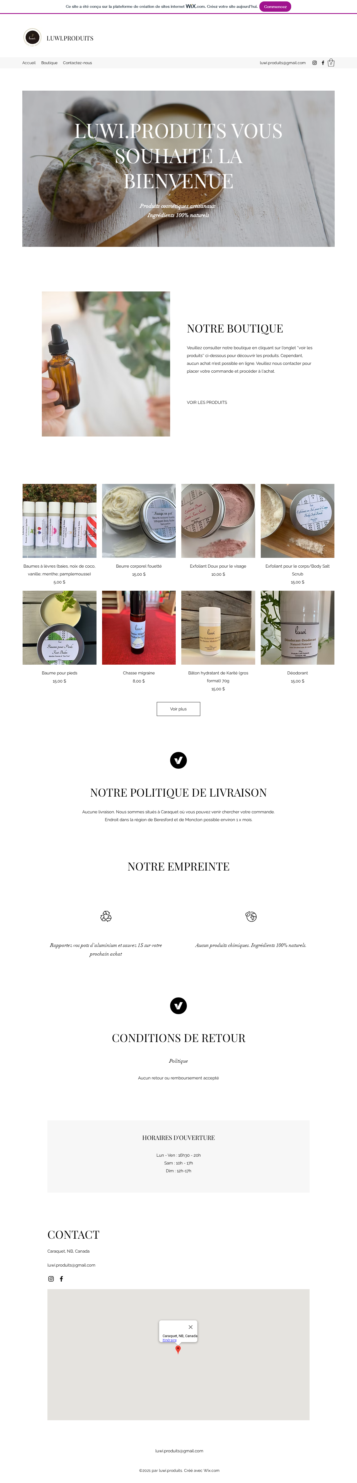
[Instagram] (314, 63)
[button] (331, 63)
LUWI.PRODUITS (70, 38)
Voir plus (178, 709)
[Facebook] (323, 63)
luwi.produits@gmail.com (283, 63)
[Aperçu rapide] (60, 521)
